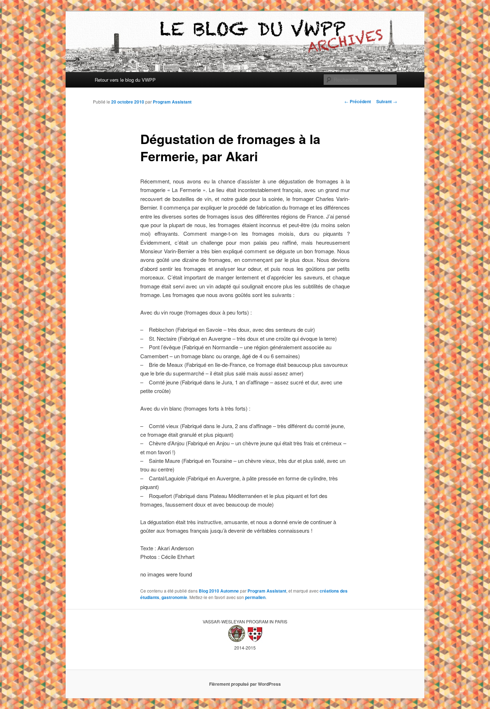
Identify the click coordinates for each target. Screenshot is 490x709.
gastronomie (174, 597)
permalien (255, 597)
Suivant (386, 101)
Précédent (357, 101)
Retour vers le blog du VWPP (125, 79)
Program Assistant (172, 102)
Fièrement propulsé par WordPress (245, 684)
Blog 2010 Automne (219, 591)
